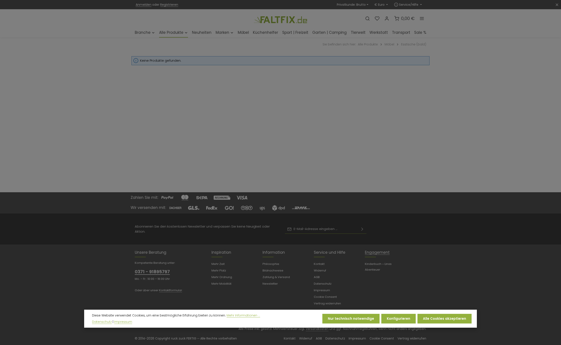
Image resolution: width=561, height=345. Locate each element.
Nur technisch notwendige (351, 318)
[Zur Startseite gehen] (280, 18)
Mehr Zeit (218, 264)
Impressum (322, 290)
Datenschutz (323, 284)
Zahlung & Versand (276, 277)
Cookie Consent (325, 297)
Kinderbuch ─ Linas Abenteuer (378, 267)
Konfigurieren (398, 318)
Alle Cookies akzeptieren (444, 318)
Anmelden (143, 4)
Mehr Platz (218, 270)
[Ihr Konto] (386, 18)
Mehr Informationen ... (243, 315)
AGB (317, 277)
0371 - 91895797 (152, 272)
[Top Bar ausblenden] (557, 5)
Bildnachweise (273, 270)
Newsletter (270, 284)
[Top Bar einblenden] (421, 18)
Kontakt (319, 264)
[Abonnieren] (362, 229)
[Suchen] (367, 18)
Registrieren (169, 4)
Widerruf (320, 270)
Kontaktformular (170, 290)
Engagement (377, 252)
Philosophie (271, 264)
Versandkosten (317, 329)
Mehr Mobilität (221, 284)
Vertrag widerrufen (327, 303)
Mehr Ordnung (221, 277)
